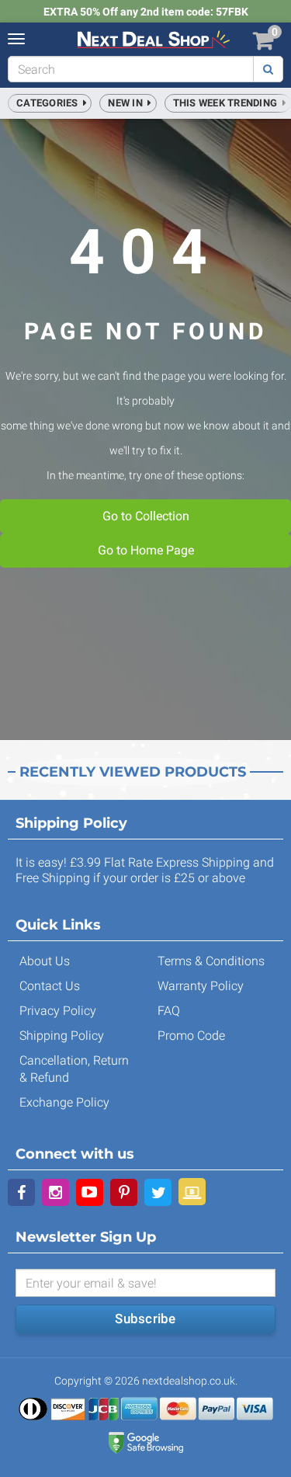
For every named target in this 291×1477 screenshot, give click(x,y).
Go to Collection (145, 516)
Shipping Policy (61, 1035)
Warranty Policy (201, 985)
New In (127, 103)
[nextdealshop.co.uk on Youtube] (89, 1192)
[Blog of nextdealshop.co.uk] (192, 1191)
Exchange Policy (64, 1102)
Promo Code (191, 1035)
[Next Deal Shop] (153, 38)
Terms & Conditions (211, 961)
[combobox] (131, 69)
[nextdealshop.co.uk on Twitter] (157, 1192)
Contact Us (49, 985)
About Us (44, 961)
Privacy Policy (57, 1010)
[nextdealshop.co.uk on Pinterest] (123, 1192)
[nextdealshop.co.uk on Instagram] (55, 1192)
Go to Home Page (146, 550)
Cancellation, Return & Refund (74, 1069)
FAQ (169, 1010)
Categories (49, 103)
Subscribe (145, 1318)
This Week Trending (227, 103)
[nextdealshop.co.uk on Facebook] (21, 1192)
